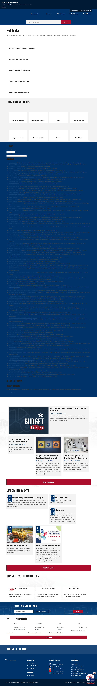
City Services (60, 14)
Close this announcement (95, 1)
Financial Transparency (77, 668)
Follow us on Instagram (58, 669)
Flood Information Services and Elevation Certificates (23, 272)
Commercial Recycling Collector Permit (19, 259)
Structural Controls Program (16, 312)
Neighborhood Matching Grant (17, 352)
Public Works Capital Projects (16, 194)
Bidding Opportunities (77, 671)
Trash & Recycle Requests (15, 190)
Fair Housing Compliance (15, 250)
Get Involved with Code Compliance (18, 207)
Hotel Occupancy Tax (14, 356)
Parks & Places (73, 14)
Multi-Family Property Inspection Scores (19, 172)
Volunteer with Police (14, 323)
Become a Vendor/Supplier (16, 243)
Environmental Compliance (16, 349)
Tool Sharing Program (14, 314)
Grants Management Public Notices (18, 365)
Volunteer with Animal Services (17, 254)
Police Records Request (77, 669)
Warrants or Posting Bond (15, 174)
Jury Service (12, 245)
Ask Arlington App (13, 285)
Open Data (11, 279)
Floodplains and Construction (16, 363)
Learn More (11, 393)
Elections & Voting (13, 267)
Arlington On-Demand (14, 343)
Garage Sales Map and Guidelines (17, 196)
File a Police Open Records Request (18, 227)
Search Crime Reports (14, 278)
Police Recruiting (13, 219)
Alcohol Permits (13, 230)
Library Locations (13, 199)
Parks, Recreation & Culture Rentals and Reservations (23, 290)
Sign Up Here (4, 7)
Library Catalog (13, 201)
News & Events (87, 14)
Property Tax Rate (76, 675)
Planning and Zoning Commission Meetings (20, 165)
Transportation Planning (15, 203)
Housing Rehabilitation (15, 234)
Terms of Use (8, 682)
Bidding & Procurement (15, 327)
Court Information (13, 214)
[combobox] (81, 10)
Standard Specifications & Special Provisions (20, 248)
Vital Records (12, 376)
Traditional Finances (14, 367)
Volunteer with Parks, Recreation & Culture (20, 374)
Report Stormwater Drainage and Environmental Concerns (24, 177)
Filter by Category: (11, 150)
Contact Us (30, 672)
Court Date (11, 283)
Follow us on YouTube (57, 671)
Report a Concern (13, 170)
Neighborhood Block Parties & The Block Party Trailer (23, 318)
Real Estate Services (14, 221)
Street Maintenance (14, 188)
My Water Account (13, 303)
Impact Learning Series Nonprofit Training (20, 252)
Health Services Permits (15, 179)
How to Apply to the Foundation (17, 258)
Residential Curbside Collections (17, 296)
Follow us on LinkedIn (57, 673)
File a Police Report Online (16, 223)
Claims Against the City (15, 340)
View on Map (30, 668)
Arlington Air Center (14, 331)
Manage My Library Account (16, 168)
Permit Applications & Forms (16, 263)
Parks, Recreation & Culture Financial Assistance (21, 360)
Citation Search (13, 175)
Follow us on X (56, 666)
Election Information (14, 336)
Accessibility (24, 682)
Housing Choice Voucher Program (18, 269)
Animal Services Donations (16, 232)
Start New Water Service (15, 301)
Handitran (11, 342)
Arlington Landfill (13, 300)
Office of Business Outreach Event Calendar (20, 247)
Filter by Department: (12, 154)
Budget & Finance (13, 217)
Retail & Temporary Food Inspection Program (20, 358)
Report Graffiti (12, 362)
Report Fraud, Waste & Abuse (79, 673)
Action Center (12, 307)
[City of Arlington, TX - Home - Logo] (15, 16)
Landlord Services (13, 236)
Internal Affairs (12, 334)
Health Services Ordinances (16, 332)
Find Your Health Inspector (16, 208)
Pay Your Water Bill (14, 183)
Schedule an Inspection (15, 181)
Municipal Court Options (15, 371)
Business (48, 14)
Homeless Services (14, 216)
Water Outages (13, 347)
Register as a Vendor (14, 166)
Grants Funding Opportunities (16, 345)
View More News (48, 482)
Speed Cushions (13, 185)
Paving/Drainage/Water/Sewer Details (18, 309)
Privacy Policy (16, 682)
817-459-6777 (30, 675)
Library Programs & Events (15, 197)
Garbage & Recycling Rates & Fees (18, 238)
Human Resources (13, 265)
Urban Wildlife (12, 281)
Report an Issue (13, 163)
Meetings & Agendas (14, 338)
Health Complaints (13, 192)
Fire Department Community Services (19, 298)
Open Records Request (15, 373)
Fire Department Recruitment (16, 261)
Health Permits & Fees (14, 287)
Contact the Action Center (16, 210)
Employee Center (33, 682)
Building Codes (13, 325)
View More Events (48, 568)
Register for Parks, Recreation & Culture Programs (22, 292)
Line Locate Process (14, 186)
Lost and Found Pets (14, 239)
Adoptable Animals (14, 276)
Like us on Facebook (57, 664)
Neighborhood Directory (15, 320)
